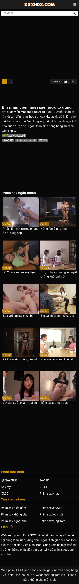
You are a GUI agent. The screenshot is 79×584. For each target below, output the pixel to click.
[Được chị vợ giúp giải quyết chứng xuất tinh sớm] (58, 255)
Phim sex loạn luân (52, 514)
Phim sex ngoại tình (14, 521)
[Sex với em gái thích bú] (21, 299)
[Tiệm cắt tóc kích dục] (58, 386)
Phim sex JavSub (51, 507)
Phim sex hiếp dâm (13, 507)
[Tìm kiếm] (74, 13)
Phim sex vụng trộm (52, 521)
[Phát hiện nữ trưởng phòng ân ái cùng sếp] (21, 212)
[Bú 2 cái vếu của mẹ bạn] (21, 255)
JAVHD (8, 140)
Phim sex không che (14, 514)
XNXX (43, 140)
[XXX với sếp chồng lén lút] (21, 342)
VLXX (43, 487)
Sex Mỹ (6, 487)
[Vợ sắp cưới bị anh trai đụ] (21, 386)
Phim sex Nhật (26, 140)
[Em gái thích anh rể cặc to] (58, 299)
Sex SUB (11, 480)
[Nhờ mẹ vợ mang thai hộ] (58, 342)
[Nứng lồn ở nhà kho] (58, 212)
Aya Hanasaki (16, 135)
